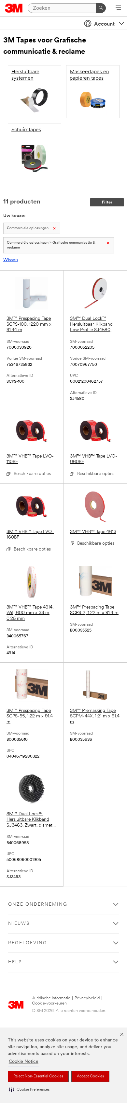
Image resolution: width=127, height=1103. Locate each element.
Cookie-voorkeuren (49, 1003)
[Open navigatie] (118, 8)
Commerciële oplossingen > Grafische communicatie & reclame (51, 245)
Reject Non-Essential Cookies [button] (38, 1076)
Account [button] (104, 24)
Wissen (10, 260)
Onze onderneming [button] (37, 904)
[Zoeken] (101, 8)
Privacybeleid (87, 998)
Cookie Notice (23, 1061)
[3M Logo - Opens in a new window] (14, 8)
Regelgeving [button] (27, 943)
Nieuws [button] (19, 923)
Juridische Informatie (51, 998)
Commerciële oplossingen (28, 228)
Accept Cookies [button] (90, 1076)
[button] (29, 1090)
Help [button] (15, 962)
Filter (107, 202)
